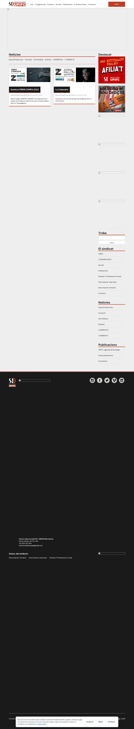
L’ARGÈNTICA (58, 60)
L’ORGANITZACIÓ (104, 259)
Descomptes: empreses (107, 282)
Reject (100, 722)
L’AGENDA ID (69, 60)
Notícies (48, 60)
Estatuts (50, 4)
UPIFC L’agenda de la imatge (109, 350)
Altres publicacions (105, 355)
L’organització (40, 4)
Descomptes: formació (107, 288)
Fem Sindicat (38, 60)
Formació (28, 60)
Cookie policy (41, 724)
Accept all (89, 722)
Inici (31, 4)
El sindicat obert (80, 4)
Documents (102, 361)
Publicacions (67, 4)
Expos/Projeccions (16, 60)
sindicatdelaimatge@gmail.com (31, 545)
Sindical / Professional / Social (109, 276)
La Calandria (61, 89)
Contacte (92, 4)
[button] (67, 29)
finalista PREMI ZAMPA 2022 (25, 89)
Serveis (58, 4)
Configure (111, 722)
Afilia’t (116, 4)
